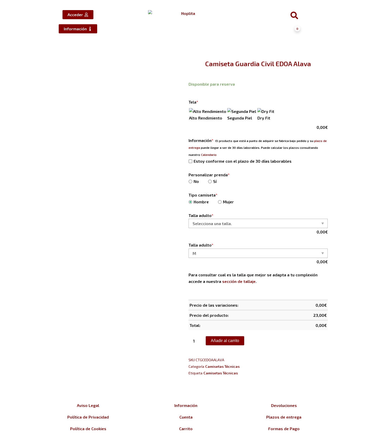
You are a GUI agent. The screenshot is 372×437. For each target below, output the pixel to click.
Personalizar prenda (209, 174)
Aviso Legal (88, 405)
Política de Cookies (88, 428)
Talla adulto (201, 215)
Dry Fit (263, 117)
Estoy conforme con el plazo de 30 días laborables (243, 161)
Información (201, 140)
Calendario (209, 154)
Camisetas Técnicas (222, 366)
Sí (215, 181)
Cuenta (186, 417)
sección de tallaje (239, 281)
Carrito (186, 428)
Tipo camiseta (203, 194)
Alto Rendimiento (205, 117)
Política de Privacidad (88, 417)
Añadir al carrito (225, 340)
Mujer (228, 201)
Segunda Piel (239, 117)
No (196, 181)
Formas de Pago (284, 428)
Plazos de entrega (283, 417)
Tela (193, 102)
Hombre (201, 201)
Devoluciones (284, 405)
